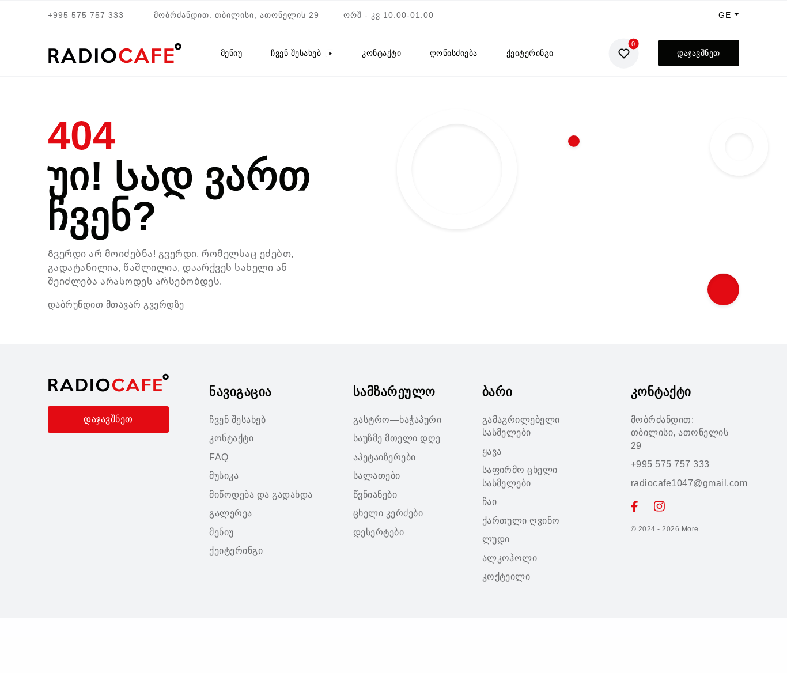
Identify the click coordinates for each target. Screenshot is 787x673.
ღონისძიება (454, 53)
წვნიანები (375, 495)
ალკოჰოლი (510, 558)
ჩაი (489, 501)
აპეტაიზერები (384, 457)
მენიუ (231, 53)
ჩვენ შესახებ (296, 53)
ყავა (492, 451)
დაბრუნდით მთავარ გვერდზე (116, 304)
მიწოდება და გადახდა (260, 495)
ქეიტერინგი (530, 53)
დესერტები (378, 532)
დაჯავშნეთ (698, 53)
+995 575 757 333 (86, 15)
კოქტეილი (506, 576)
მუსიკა (224, 476)
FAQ (218, 457)
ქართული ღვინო (521, 520)
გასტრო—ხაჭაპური (397, 420)
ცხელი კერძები (388, 513)
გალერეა (230, 513)
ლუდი (496, 539)
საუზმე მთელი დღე (397, 438)
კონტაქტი (381, 53)
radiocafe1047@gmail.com (689, 483)
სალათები (376, 476)
